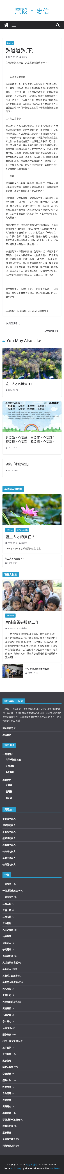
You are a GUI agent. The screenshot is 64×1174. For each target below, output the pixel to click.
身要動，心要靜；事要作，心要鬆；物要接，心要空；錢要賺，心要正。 (30, 439)
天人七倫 (6, 988)
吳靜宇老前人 (9, 857)
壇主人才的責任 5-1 (21, 536)
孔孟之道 (6, 1014)
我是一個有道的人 (11, 1040)
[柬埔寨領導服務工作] (32, 595)
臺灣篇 (9, 791)
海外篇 (9, 797)
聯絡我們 (6, 734)
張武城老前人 (9, 818)
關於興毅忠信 (9, 728)
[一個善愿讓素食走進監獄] (12, 671)
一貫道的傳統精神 (11, 890)
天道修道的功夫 (10, 1001)
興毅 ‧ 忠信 (32, 11)
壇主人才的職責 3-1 (19, 384)
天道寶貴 (6, 1008)
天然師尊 (10, 765)
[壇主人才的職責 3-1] (32, 350)
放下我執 (6, 1047)
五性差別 (6, 923)
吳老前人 (10, 43)
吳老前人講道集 (22, 530)
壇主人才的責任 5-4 (14, 558)
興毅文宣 (6, 1099)
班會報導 (6, 1060)
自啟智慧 (6, 1093)
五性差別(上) (51, 331)
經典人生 (6, 1080)
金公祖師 (10, 772)
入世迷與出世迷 (10, 962)
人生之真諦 (7, 929)
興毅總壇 (6, 1113)
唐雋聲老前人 (9, 844)
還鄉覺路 (6, 1132)
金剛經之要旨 (9, 1139)
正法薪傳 (6, 1054)
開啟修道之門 (9, 1145)
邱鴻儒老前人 (9, 825)
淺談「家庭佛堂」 (18, 464)
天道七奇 (6, 995)
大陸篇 (9, 785)
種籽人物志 (10, 615)
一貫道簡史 (7, 754)
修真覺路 (6, 949)
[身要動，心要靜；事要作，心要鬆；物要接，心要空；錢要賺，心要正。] (32, 403)
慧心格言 (6, 1034)
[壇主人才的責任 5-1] (32, 509)
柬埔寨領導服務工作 (22, 622)
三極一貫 (6, 910)
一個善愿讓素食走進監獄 (37, 668)
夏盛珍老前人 (9, 831)
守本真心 (6, 1021)
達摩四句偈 (7, 1126)
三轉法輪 (6, 916)
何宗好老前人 (9, 851)
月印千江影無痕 (13, 759)
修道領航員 (7, 955)
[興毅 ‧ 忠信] (6, 25)
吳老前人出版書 (10, 975)
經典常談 (6, 1086)
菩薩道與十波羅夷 (11, 1119)
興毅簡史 (6, 779)
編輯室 (24, 57)
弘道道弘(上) (13, 323)
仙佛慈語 (6, 936)
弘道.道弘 (7, 1027)
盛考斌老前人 (9, 838)
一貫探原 (6, 884)
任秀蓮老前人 (9, 864)
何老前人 (6, 942)
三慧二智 (6, 903)
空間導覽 (6, 1073)
